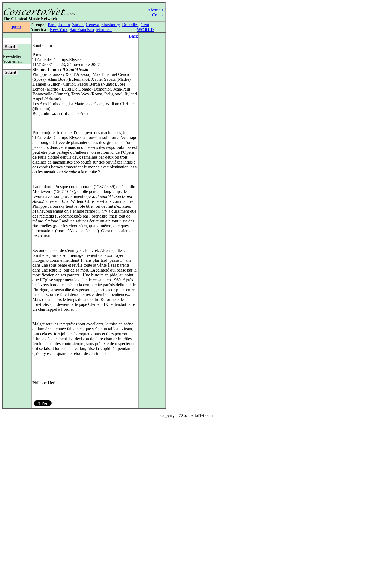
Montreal (104, 29)
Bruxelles (130, 24)
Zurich (78, 24)
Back (133, 36)
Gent (145, 24)
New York (58, 29)
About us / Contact (156, 12)
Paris (16, 27)
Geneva (92, 24)
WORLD (145, 29)
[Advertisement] (18, 504)
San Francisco (82, 29)
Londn (64, 24)
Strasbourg (110, 24)
